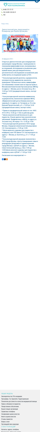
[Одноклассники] (7, 159)
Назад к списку (4, 23)
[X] (5, 159)
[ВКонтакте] (3, 159)
